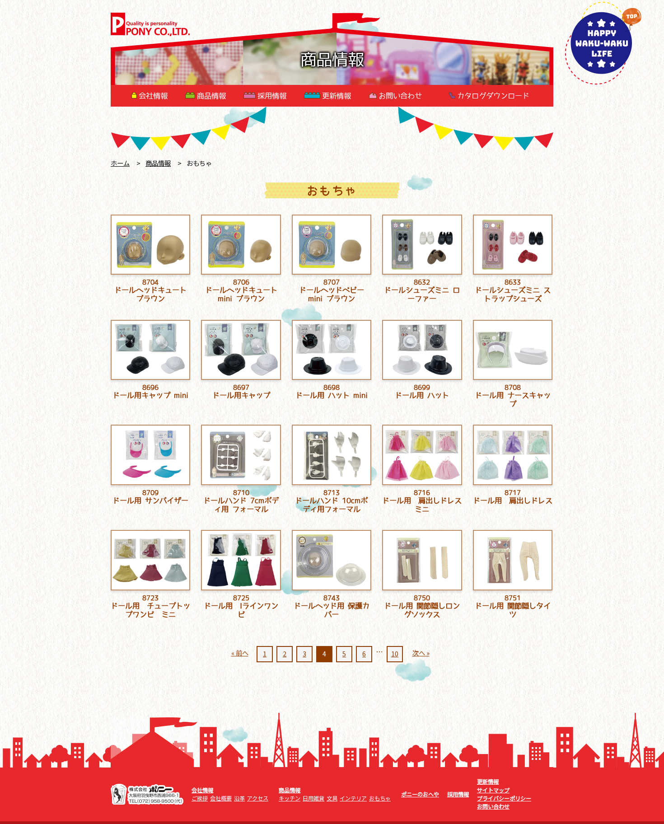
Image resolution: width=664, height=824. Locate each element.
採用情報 (271, 95)
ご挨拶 (200, 798)
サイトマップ (493, 790)
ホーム (120, 163)
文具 (332, 798)
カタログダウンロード (493, 95)
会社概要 (221, 798)
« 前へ (239, 652)
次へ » (421, 652)
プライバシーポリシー (504, 798)
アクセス (257, 798)
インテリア (353, 798)
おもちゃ (380, 798)
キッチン (289, 798)
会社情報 (153, 95)
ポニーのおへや (420, 794)
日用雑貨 (313, 798)
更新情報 (336, 95)
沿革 (239, 798)
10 (394, 653)
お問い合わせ (400, 95)
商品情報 (211, 95)
